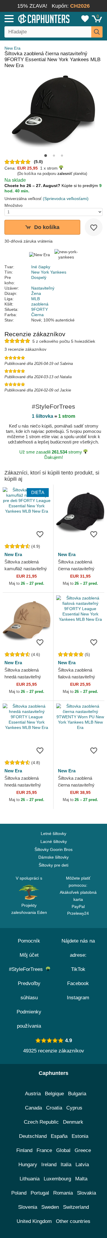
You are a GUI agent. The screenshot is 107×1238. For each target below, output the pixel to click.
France (44, 1150)
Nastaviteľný (42, 288)
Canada (33, 1108)
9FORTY (39, 309)
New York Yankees (48, 272)
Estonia (80, 1136)
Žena (36, 293)
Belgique (54, 1093)
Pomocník (29, 941)
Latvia (82, 1164)
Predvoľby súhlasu (29, 990)
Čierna (37, 314)
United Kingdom (34, 1221)
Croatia (54, 1108)
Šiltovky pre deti (53, 865)
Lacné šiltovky (53, 841)
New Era (12, 48)
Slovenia (27, 1207)
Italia (66, 1164)
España (59, 1136)
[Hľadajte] (97, 32)
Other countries (73, 1221)
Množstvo (13, 205)
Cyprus (74, 1108)
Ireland (48, 1164)
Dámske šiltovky (53, 857)
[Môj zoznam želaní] (85, 18)
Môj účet (29, 955)
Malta (81, 1179)
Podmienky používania (29, 1019)
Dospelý (38, 277)
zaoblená (39, 304)
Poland (18, 1193)
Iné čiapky (40, 266)
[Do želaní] (94, 227)
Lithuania (30, 1179)
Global (63, 1150)
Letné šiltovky (53, 833)
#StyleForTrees (27, 969)
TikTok (78, 969)
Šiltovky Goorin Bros (53, 849)
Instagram (78, 997)
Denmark (73, 1122)
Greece (83, 1150)
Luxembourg (57, 1179)
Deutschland (33, 1136)
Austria (33, 1093)
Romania (63, 1193)
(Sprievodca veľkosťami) (66, 198)
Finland (24, 1150)
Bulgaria (77, 1093)
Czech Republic (41, 1122)
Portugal (40, 1193)
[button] (45, 155)
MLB (35, 298)
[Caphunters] (31, 18)
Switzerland (76, 1207)
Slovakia (86, 1193)
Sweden (50, 1207)
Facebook (78, 983)
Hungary (27, 1164)
